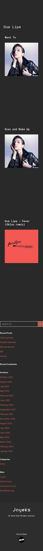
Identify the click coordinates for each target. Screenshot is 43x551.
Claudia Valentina (8, 342)
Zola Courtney (6, 337)
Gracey (3, 356)
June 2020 (5, 432)
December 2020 (7, 419)
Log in (3, 477)
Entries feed (6, 481)
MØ (1, 351)
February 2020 (6, 446)
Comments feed (8, 486)
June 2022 (5, 400)
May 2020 (4, 437)
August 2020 (6, 423)
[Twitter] (18, 525)
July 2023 (4, 386)
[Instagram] (24, 525)
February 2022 (6, 405)
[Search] (40, 324)
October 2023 (6, 377)
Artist (2, 464)
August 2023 (6, 382)
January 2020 (6, 451)
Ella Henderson (7, 347)
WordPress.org (7, 490)
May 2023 (4, 391)
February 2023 (6, 395)
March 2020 (5, 442)
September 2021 (8, 409)
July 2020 (4, 428)
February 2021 (6, 414)
